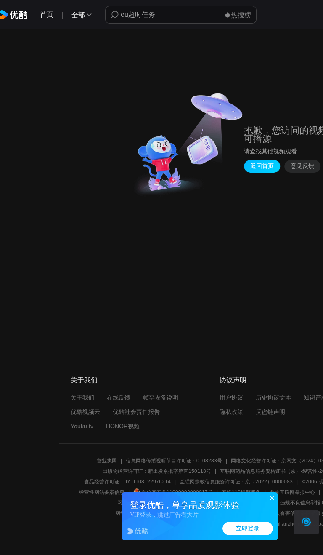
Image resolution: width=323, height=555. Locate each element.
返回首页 (262, 166)
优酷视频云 (85, 411)
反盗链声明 (270, 411)
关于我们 (82, 397)
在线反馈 (118, 397)
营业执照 (107, 461)
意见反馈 (302, 166)
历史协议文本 (273, 397)
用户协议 (231, 397)
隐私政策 (231, 411)
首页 (46, 14)
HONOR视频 (123, 426)
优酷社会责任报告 (136, 411)
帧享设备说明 (160, 397)
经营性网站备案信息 (101, 492)
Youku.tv (82, 426)
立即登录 (247, 528)
